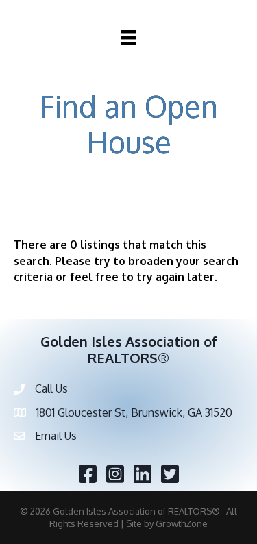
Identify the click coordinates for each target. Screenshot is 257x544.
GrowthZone (182, 523)
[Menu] (128, 37)
